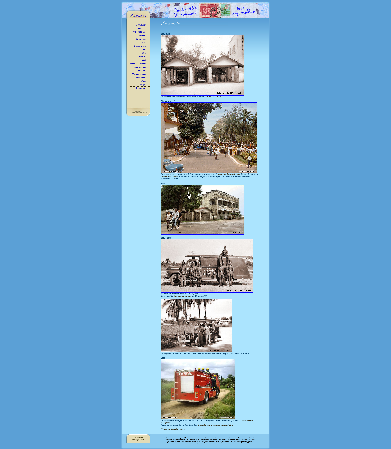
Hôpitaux (142, 56)
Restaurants (141, 88)
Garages (142, 49)
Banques (142, 35)
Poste (143, 81)
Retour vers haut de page (173, 429)
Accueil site (141, 25)
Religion (142, 85)
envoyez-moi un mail (214, 443)
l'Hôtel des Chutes (169, 176)
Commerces (141, 39)
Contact (138, 111)
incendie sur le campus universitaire (215, 425)
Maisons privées (139, 74)
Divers (143, 42)
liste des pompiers (182, 296)
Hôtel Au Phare (214, 97)
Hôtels (143, 60)
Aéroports (142, 28)
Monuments (141, 78)
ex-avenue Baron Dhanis (228, 174)
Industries (142, 71)
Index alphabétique (138, 64)
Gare (144, 53)
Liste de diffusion (139, 113)
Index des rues (140, 67)
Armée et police (139, 32)
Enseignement (140, 46)
